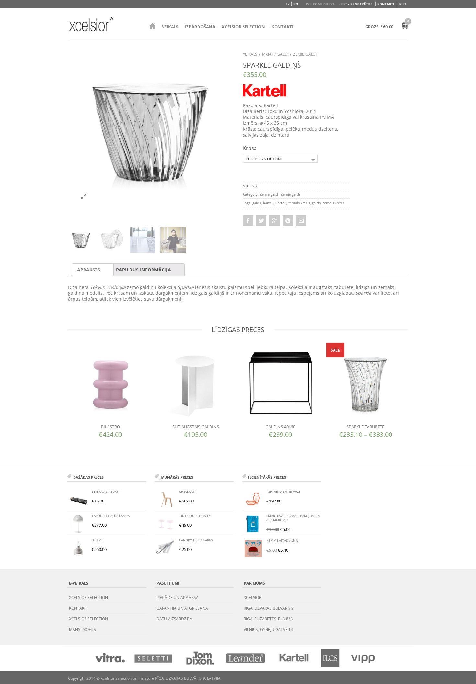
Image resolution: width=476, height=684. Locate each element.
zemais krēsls (299, 202)
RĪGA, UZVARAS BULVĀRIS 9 (269, 608)
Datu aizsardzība (174, 619)
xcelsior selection (88, 597)
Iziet (402, 4)
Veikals (170, 26)
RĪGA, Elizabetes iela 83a (268, 619)
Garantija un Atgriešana (182, 608)
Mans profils (82, 629)
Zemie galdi (305, 54)
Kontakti (385, 4)
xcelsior (252, 597)
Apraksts (88, 270)
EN (295, 4)
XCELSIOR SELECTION (243, 26)
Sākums (152, 26)
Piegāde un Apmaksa (177, 597)
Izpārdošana (200, 26)
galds (256, 202)
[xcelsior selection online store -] (91, 24)
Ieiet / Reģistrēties (356, 4)
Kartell (268, 202)
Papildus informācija (143, 270)
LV (288, 4)
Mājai (267, 54)
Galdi (283, 54)
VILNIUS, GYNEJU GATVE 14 (268, 629)
